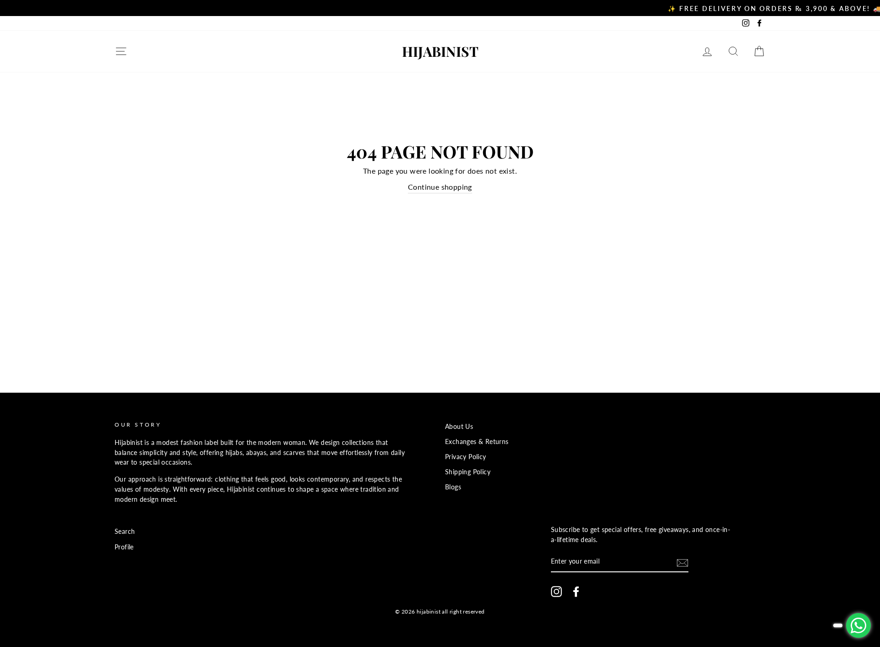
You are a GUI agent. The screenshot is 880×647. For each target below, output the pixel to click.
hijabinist (440, 51)
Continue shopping (440, 186)
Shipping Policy (467, 472)
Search (125, 531)
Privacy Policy (465, 457)
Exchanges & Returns (477, 441)
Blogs (453, 487)
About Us (459, 426)
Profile (124, 547)
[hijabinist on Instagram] (556, 591)
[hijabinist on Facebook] (576, 591)
